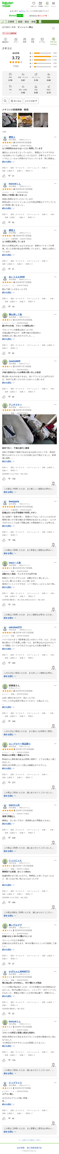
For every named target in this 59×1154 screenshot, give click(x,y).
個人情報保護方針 (34, 1148)
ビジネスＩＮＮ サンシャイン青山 (17, 27)
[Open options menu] (55, 137)
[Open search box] (5, 101)
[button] (9, 120)
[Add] (53, 28)
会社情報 (21, 1148)
